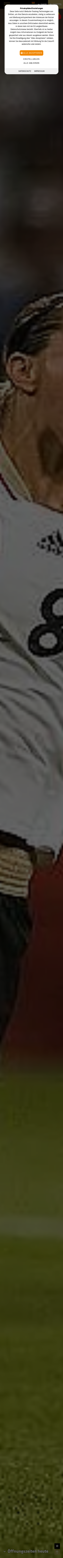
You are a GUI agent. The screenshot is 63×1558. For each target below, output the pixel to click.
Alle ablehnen (31, 63)
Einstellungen (31, 59)
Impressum (39, 71)
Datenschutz (25, 71)
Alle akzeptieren (32, 53)
